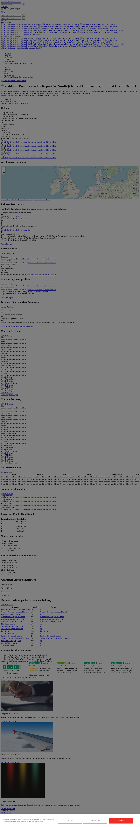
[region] (70, 820)
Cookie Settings (95, 820)
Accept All (120, 820)
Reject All (70, 820)
